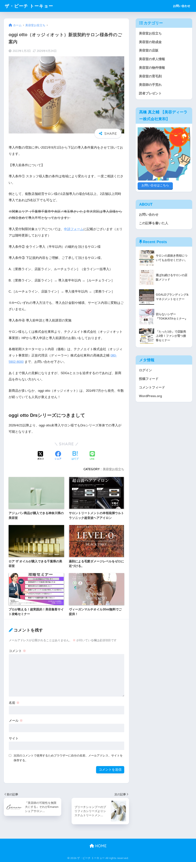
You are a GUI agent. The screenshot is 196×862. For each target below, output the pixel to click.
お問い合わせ (181, 5)
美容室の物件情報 (152, 68)
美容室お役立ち (113, 469)
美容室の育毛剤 (150, 76)
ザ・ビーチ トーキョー (29, 6)
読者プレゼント (150, 93)
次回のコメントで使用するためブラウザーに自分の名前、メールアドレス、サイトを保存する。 (68, 758)
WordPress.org (150, 396)
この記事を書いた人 (153, 223)
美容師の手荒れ (150, 85)
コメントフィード (152, 387)
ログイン (145, 370)
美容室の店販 (148, 50)
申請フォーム (73, 229)
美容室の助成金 (150, 42)
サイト (14, 738)
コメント (17, 651)
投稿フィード (148, 379)
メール (16, 720)
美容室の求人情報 (152, 59)
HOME (100, 845)
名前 (14, 703)
